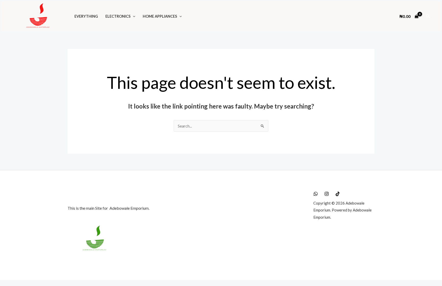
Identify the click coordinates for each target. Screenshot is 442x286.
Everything (86, 16)
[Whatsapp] (315, 194)
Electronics (117, 16)
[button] (132, 16)
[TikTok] (337, 194)
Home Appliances (160, 16)
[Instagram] (326, 194)
